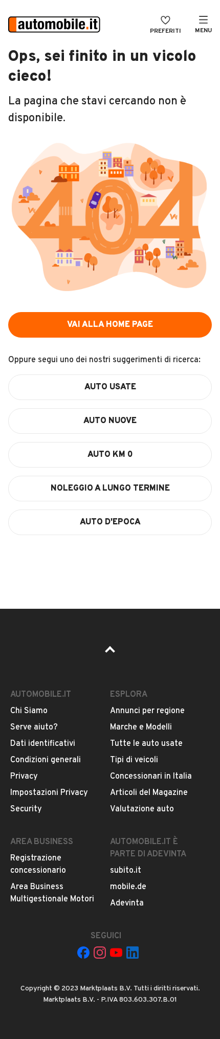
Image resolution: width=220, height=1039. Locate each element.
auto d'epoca (110, 522)
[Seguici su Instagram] (100, 952)
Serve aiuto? (34, 727)
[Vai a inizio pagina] (110, 653)
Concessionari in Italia (151, 776)
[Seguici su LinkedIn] (132, 952)
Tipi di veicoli (134, 760)
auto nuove (110, 421)
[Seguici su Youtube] (116, 952)
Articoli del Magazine (149, 793)
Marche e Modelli (141, 727)
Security (26, 809)
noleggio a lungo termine (110, 488)
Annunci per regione (147, 711)
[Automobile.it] (54, 25)
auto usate (110, 387)
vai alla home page (110, 325)
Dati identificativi (42, 744)
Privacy (24, 776)
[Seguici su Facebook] (83, 952)
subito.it (125, 871)
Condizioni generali (45, 760)
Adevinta (127, 903)
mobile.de (128, 887)
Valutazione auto (142, 809)
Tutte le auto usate (146, 744)
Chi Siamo (29, 711)
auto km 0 (110, 455)
